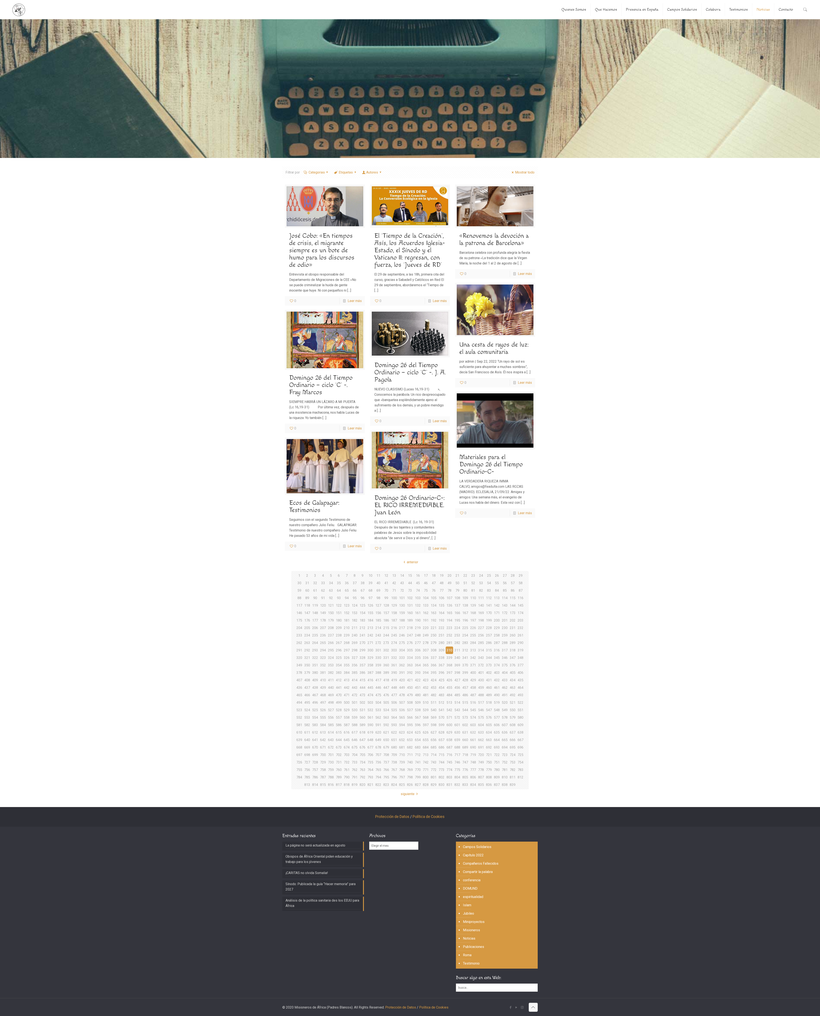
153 (354, 613)
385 (354, 673)
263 (307, 643)
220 (426, 628)
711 (410, 755)
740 (410, 762)
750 (489, 762)
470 (339, 695)
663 (489, 740)
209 (339, 628)
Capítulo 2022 (473, 855)
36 (347, 583)
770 (418, 770)
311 (457, 650)
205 (307, 628)
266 (331, 643)
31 (307, 583)
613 (323, 732)
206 (315, 628)
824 (394, 785)
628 (441, 732)
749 (481, 762)
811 (512, 777)
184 (370, 620)
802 (441, 777)
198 (481, 620)
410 (323, 680)
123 (347, 605)
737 (386, 762)
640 (307, 740)
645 (347, 740)
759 (331, 770)
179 (331, 620)
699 (315, 755)
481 (426, 695)
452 (426, 688)
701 (331, 755)
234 (307, 635)
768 (402, 770)
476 (386, 695)
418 (386, 680)
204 (299, 628)
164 (441, 613)
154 (362, 613)
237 (331, 635)
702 (339, 755)
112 (489, 598)
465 (299, 695)
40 (378, 583)
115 (512, 598)
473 (362, 695)
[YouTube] (516, 1007)
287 (497, 643)
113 (497, 598)
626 (426, 732)
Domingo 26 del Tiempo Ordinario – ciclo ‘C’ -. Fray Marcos (321, 385)
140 (481, 605)
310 (449, 650)
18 (434, 576)
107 (449, 598)
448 (394, 688)
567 (418, 717)
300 (370, 650)
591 (378, 725)
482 (433, 695)
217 (402, 628)
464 (520, 688)
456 (457, 688)
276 (410, 643)
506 (394, 703)
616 (347, 732)
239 (347, 635)
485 (457, 695)
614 (331, 732)
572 (457, 717)
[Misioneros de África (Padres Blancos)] (18, 9)
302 (386, 650)
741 (418, 762)
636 (505, 732)
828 (426, 785)
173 (512, 613)
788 (331, 777)
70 (386, 590)
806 (473, 777)
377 (520, 665)
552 (299, 717)
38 (363, 583)
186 (386, 620)
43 (402, 583)
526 (323, 710)
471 (347, 695)
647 (362, 740)
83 (489, 590)
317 (505, 650)
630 (457, 732)
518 (489, 703)
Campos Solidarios (477, 847)
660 (465, 740)
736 (378, 762)
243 (378, 635)
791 (354, 777)
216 (394, 628)
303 (394, 650)
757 (315, 770)
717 (457, 755)
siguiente (407, 794)
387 (370, 673)
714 (433, 755)
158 (394, 613)
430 (481, 680)
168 (473, 613)
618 (362, 732)
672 (331, 747)
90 (315, 598)
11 (378, 576)
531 (362, 710)
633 (481, 732)
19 (442, 576)
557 (339, 717)
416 (370, 680)
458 (473, 688)
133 (426, 605)
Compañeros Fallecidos (480, 863)
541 (441, 710)
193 (441, 620)
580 (520, 717)
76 (434, 590)
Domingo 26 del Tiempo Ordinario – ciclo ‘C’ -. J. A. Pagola (410, 372)
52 (473, 583)
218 (410, 628)
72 (402, 590)
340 (457, 658)
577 (497, 717)
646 (354, 740)
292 (307, 650)
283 (465, 643)
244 (386, 635)
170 (489, 613)
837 (497, 785)
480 (418, 695)
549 (505, 710)
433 (505, 680)
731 (339, 762)
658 (449, 740)
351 (315, 665)
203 (520, 620)
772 (433, 770)
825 (402, 785)
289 (512, 643)
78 (449, 590)
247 (410, 635)
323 (323, 658)
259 (505, 635)
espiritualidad (473, 897)
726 (299, 762)
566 (410, 717)
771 (426, 770)
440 (331, 688)
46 (426, 583)
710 (402, 755)
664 (497, 740)
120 (323, 605)
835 (481, 785)
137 (457, 605)
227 (481, 628)
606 (497, 725)
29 (521, 576)
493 (520, 695)
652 (402, 740)
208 (331, 628)
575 (481, 717)
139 (473, 605)
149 (323, 613)
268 (347, 643)
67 (363, 590)
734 (362, 762)
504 (378, 703)
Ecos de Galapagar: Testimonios (314, 506)
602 (465, 725)
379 (307, 673)
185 (378, 620)
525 (315, 710)
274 (394, 643)
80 (465, 590)
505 (386, 703)
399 (465, 673)
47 (434, 583)
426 (449, 680)
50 (457, 583)
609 (520, 725)
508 (410, 703)
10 (370, 576)
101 (402, 598)
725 (520, 755)
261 (520, 635)
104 (426, 598)
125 (362, 605)
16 (418, 576)
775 (457, 770)
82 (481, 590)
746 (457, 762)
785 (307, 777)
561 (370, 717)
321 (307, 658)
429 (473, 680)
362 (402, 665)
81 (473, 590)
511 (433, 703)
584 (323, 725)
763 (362, 770)
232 (520, 628)
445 (370, 688)
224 (457, 628)
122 (339, 605)
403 (497, 673)
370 (465, 665)
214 (378, 628)
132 (418, 605)
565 (402, 717)
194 (449, 620)
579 (512, 717)
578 (505, 717)
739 (402, 762)
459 (481, 688)
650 (386, 740)
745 (449, 762)
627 (433, 732)
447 (386, 688)
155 (370, 613)
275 (402, 643)
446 (378, 688)
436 (299, 688)
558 (347, 717)
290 (520, 643)
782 (512, 770)
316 (497, 650)
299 (362, 650)
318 (512, 650)
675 (354, 747)
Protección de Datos (392, 817)
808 (489, 777)
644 (339, 740)
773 (441, 770)
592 (386, 725)
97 (370, 598)
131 (410, 605)
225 (465, 628)
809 (497, 777)
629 (449, 732)
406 (520, 673)
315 (489, 650)
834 (473, 785)
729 (323, 762)
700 (323, 755)
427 (457, 680)
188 (402, 620)
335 (418, 658)
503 (370, 703)
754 (520, 762)
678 (378, 747)
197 (473, 620)
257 (489, 635)
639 (299, 740)
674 (347, 747)
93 (339, 598)
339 (449, 658)
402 (489, 673)
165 (449, 613)
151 (339, 613)
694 (505, 747)
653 (410, 740)
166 (457, 613)
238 (339, 635)
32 (315, 583)
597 (426, 725)
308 (433, 650)
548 (497, 710)
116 (520, 598)
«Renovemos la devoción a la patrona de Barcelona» (494, 239)
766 (386, 770)
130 (402, 605)
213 (370, 628)
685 (433, 747)
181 (347, 620)
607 (505, 725)
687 (449, 747)
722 (497, 755)
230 (505, 628)
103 (418, 598)
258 (497, 635)
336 (426, 658)
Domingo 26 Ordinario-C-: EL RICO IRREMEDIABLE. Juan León (409, 505)
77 (442, 590)
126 (370, 605)
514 (457, 703)
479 (410, 695)
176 (307, 620)
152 (347, 613)
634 (489, 732)
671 (323, 747)
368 (449, 665)
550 (512, 710)
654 (418, 740)
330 (378, 658)
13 (394, 576)
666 (512, 740)
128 (386, 605)
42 (394, 583)
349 (299, 665)
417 (378, 680)
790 (347, 777)
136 (449, 605)
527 (331, 710)
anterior (412, 562)
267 (339, 643)
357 (362, 665)
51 (465, 583)
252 (449, 635)
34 (331, 583)
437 (307, 688)
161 (418, 613)
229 (497, 628)
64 (339, 590)
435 (520, 680)
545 (473, 710)
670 (315, 747)
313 (473, 650)
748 (473, 762)
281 (449, 643)
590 (370, 725)
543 (457, 710)
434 (512, 680)
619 (370, 732)
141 (489, 605)
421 (410, 680)
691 (481, 747)
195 (457, 620)
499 (339, 703)
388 (378, 673)
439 (323, 688)
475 (378, 695)
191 (426, 620)
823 (386, 785)
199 (489, 620)
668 (299, 747)
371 (473, 665)
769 (410, 770)
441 (339, 688)
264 (315, 643)
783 (520, 770)
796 (394, 777)
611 (307, 732)
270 (362, 643)
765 (378, 770)
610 (299, 732)
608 (512, 725)
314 (481, 650)
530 (354, 710)
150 (331, 613)
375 (505, 665)
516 (473, 703)
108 (457, 598)
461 (497, 688)
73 (410, 590)
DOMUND (470, 888)
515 (465, 703)
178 (323, 620)
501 (354, 703)
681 (402, 747)
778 (481, 770)
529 (347, 710)
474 (370, 695)
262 (299, 643)
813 (307, 785)
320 (299, 658)
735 (370, 762)
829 (433, 785)
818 (347, 785)
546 (481, 710)
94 (347, 598)
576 (489, 717)
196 (465, 620)
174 (520, 613)
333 (402, 658)
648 (370, 740)
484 (449, 695)
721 (489, 755)
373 (489, 665)
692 (489, 747)
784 (299, 777)
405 (512, 673)
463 (512, 688)
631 (465, 732)
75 (426, 590)
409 (315, 680)
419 (394, 680)
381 (323, 673)
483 (441, 695)
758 (323, 770)
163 (433, 613)
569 (433, 717)
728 (315, 762)
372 (481, 665)
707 (378, 755)
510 (426, 703)
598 (433, 725)
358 (370, 665)
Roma (467, 955)
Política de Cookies (429, 817)
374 (497, 665)
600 (449, 725)
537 (410, 710)
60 (307, 590)
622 (394, 732)
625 (418, 732)
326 (347, 658)
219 (418, 628)
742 (426, 762)
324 (331, 658)
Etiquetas (346, 172)
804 (457, 777)
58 (521, 583)
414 (354, 680)
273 (386, 643)
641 (315, 740)
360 (386, 665)
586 (339, 725)
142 (497, 605)
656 (433, 740)
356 (354, 665)
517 (481, 703)
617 (354, 732)
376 (512, 665)
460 (489, 688)
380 (315, 673)
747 (465, 762)
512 (441, 703)
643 (331, 740)
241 (362, 635)
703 (347, 755)
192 (433, 620)
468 (323, 695)
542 (449, 710)
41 (386, 583)
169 (481, 613)
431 (489, 680)
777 (473, 770)
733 (354, 762)
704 (354, 755)
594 (402, 725)
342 (473, 658)
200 (497, 620)
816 (331, 785)
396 (441, 673)
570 (441, 717)
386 (362, 673)
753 (512, 762)
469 (331, 695)
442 (347, 688)
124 (354, 605)
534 (386, 710)
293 (315, 650)
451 (418, 688)
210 (347, 628)
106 (441, 598)
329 (370, 658)
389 (386, 673)
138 (465, 605)
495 (307, 703)
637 (512, 732)
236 (323, 635)
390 (394, 673)
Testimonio (471, 963)
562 (378, 717)
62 (323, 590)
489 (489, 695)
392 (410, 673)
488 (481, 695)
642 (323, 740)
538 (418, 710)
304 (402, 650)
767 (394, 770)
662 (481, 740)
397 (449, 673)
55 (497, 583)
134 (433, 605)
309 (441, 650)
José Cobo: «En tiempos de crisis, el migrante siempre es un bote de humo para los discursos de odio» (321, 250)
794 (378, 777)
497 (323, 703)
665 (505, 740)
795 (386, 777)
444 (362, 688)
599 (441, 725)
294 (323, 650)
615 (339, 732)
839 (512, 785)
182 (354, 620)
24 (481, 576)
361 (394, 665)
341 (465, 658)
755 (299, 770)
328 (362, 658)
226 (473, 628)
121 (331, 605)
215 (386, 628)
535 (394, 710)
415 (362, 680)
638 (520, 732)
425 (441, 680)
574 (473, 717)
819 (354, 785)
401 (481, 673)
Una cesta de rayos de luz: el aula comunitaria (494, 348)
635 (497, 732)
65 (347, 590)
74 (418, 590)
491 (505, 695)
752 (505, 762)
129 (394, 605)
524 (307, 710)
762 (354, 770)
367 (441, 665)
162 (426, 613)
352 (323, 665)
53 (481, 583)
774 (449, 770)
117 (299, 605)
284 (473, 643)
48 (442, 583)
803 (449, 777)
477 (394, 695)
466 (307, 695)
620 (378, 732)
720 (481, 755)
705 (362, 755)
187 (394, 620)
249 (426, 635)
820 (362, 785)
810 (505, 777)
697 (299, 755)
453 (433, 688)
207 (323, 628)
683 (418, 747)
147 (307, 613)
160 (410, 613)
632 (473, 732)
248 (418, 635)
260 (512, 635)
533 (378, 710)
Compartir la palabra (478, 872)
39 (370, 583)
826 (410, 785)
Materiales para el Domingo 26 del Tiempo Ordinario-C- (491, 464)
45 (418, 583)
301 (378, 650)
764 (370, 770)
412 (339, 680)
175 (299, 620)
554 (315, 717)
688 (457, 747)
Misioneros (471, 930)
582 (307, 725)
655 (426, 740)
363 (410, 665)
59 (299, 590)
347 (512, 658)
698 (307, 755)
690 (473, 747)
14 (402, 576)
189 (410, 620)
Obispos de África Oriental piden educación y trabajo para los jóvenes (319, 859)
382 (331, 673)
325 (339, 658)
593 (394, 725)
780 (497, 770)
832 (457, 785)
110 (473, 598)
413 (347, 680)
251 (441, 635)
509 (418, 703)
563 (386, 717)
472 (354, 695)
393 (418, 673)
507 (402, 703)
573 (465, 717)
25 (489, 576)
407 (299, 680)
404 (505, 673)
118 (307, 605)
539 (426, 710)
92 (331, 598)
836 (489, 785)
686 (441, 747)
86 (513, 590)
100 (394, 598)
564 (394, 717)
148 (315, 613)
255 (473, 635)
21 (457, 576)
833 (465, 785)
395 (433, 673)
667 (520, 740)
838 (505, 785)
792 (362, 777)
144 (512, 605)
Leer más (355, 301)
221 (433, 628)
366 (433, 665)
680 (394, 747)
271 (370, 643)
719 (473, 755)
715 (441, 755)
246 (402, 635)
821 (370, 785)
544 (465, 710)
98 (378, 598)
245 (394, 635)
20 (449, 576)
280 (441, 643)
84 (497, 590)
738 (394, 762)
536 (402, 710)
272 (378, 643)
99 (386, 598)
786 (315, 777)
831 (449, 785)
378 (299, 673)
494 (299, 703)
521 (512, 703)
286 (489, 643)
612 (315, 732)
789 (339, 777)
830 (441, 785)
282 (457, 643)
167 (465, 613)
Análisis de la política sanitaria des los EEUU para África (322, 903)
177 (315, 620)
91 (323, 598)
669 (307, 747)
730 (331, 762)
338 (441, 658)
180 (339, 620)
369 (457, 665)
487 (473, 695)
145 (520, 605)
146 (299, 613)
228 (489, 628)
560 (362, 717)
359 (378, 665)
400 (473, 673)
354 (339, 665)
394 (426, 673)
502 (362, 703)
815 (323, 785)
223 (449, 628)
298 (354, 650)
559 (354, 717)
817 (339, 785)
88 (299, 598)
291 (299, 650)
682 (410, 747)
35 (339, 583)
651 (394, 740)
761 (347, 770)
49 (449, 583)
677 (370, 747)
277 (418, 643)
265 (323, 643)
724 (512, 755)
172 (505, 613)
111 (481, 598)
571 (449, 717)
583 (315, 725)
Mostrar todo (524, 172)
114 (505, 598)
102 (410, 598)
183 (362, 620)
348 (520, 658)
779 (489, 770)
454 (441, 688)
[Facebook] (510, 1007)
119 (315, 605)
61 (315, 590)
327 (354, 658)
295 (331, 650)
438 (315, 688)
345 (497, 658)
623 (402, 732)
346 (505, 658)
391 (402, 673)
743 (433, 762)
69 (378, 590)
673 (339, 747)
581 (299, 725)
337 (433, 658)
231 (512, 628)
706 (370, 755)
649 (378, 740)
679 (386, 747)
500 (347, 703)
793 (370, 777)
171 (497, 613)
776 (465, 770)
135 (441, 605)
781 (505, 770)
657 (441, 740)
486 (465, 695)
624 (410, 732)
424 (433, 680)
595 (410, 725)
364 (418, 665)
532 (370, 710)
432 (497, 680)
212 (362, 628)
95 (355, 598)
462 (505, 688)
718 (465, 755)
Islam (467, 905)
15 (410, 576)
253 (457, 635)
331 (386, 658)
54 (489, 583)
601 (457, 725)
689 (465, 747)
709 (394, 755)
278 (426, 643)
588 (354, 725)
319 (520, 650)
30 (299, 583)
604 (481, 725)
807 (481, 777)
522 (520, 703)
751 (497, 762)
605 (489, 725)
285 (481, 643)
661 (473, 740)
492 (512, 695)
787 (323, 777)
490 (497, 695)
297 (347, 650)
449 (402, 688)
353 (331, 665)
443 (354, 688)
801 (433, 777)
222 (441, 628)
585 (331, 725)
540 (433, 710)
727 (307, 762)
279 (433, 643)
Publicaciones (473, 947)
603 (473, 725)
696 (520, 747)
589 (362, 725)
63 (331, 590)
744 (441, 762)
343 (481, 658)
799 (418, 777)
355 (347, 665)
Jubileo (468, 913)
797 (402, 777)
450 (410, 688)
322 (315, 658)
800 (426, 777)
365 (426, 665)
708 (386, 755)
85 (505, 590)
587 (347, 725)
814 (315, 785)
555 (323, 717)
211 (354, 628)
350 (307, 665)
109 (465, 598)
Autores (372, 172)
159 (402, 613)
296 (339, 650)
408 (307, 680)
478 (402, 695)
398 (457, 673)
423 (426, 680)
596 (418, 725)
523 (299, 710)
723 (505, 755)
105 (433, 598)
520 (505, 703)
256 (481, 635)
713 (426, 755)
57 (513, 583)
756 (307, 770)
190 (418, 620)
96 (363, 598)
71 (394, 590)
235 (315, 635)
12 (386, 576)
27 (505, 576)
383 (339, 673)
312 (465, 650)
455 (449, 688)
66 (355, 590)
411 (331, 680)
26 (497, 576)
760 (339, 770)
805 (465, 777)
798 (410, 777)
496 (315, 703)
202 (512, 620)
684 (426, 747)
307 (426, 650)
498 (331, 703)
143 (505, 605)
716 (449, 755)
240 (354, 635)
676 (362, 747)
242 (370, 635)
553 (307, 717)
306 (418, 650)
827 (418, 785)
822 (378, 785)
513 (449, 703)
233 (299, 635)
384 (347, 673)
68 (370, 590)
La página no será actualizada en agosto (315, 845)
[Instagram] (522, 1007)
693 (497, 747)
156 (378, 613)
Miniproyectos (474, 922)
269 (354, 643)
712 (418, 755)
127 (378, 605)
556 (331, 717)
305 (410, 650)
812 (520, 777)
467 (315, 695)
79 (457, 590)
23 (473, 576)
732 (347, 762)
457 (465, 688)
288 (505, 643)
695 (512, 747)
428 (465, 680)
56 (505, 583)
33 (323, 583)
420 (402, 680)
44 (410, 583)
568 (426, 717)
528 (339, 710)
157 (386, 613)
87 (521, 590)
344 (489, 658)
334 (410, 658)
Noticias (469, 938)
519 (497, 703)
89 (307, 598)
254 (465, 635)
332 (394, 658)
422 (418, 680)
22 (465, 576)
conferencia (471, 880)
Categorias (317, 172)
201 (505, 620)
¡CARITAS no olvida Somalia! (307, 873)
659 (457, 740)
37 (355, 583)
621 (386, 732)
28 (513, 576)
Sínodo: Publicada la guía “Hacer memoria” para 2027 (321, 886)
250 (433, 635)
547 (489, 710)
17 (426, 576)
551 (520, 710)
